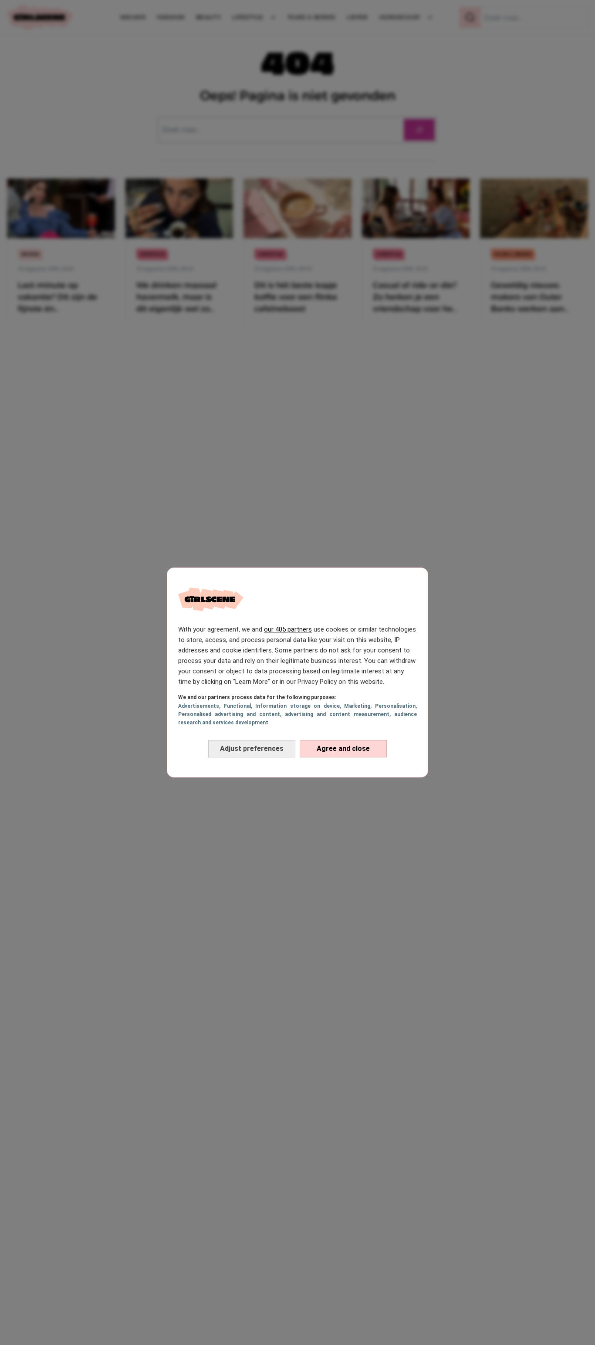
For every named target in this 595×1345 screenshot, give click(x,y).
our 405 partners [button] (288, 629)
